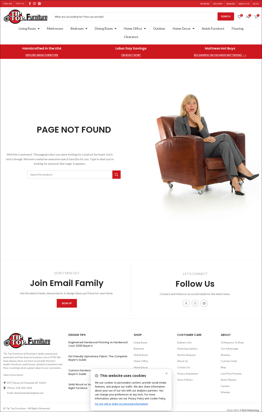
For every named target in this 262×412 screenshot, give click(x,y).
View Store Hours (13, 374)
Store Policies (185, 379)
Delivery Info (184, 342)
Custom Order (229, 361)
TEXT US (20, 3)
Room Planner (228, 379)
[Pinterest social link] (39, 3)
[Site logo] (25, 16)
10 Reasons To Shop (232, 342)
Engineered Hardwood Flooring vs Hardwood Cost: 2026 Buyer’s (97, 344)
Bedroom (77, 28)
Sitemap (225, 392)
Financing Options (187, 348)
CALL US (7, 3)
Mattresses (55, 28)
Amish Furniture (213, 28)
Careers (225, 386)
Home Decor (182, 28)
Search (225, 16)
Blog (223, 367)
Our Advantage (229, 348)
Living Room (27, 28)
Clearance (131, 37)
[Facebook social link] (30, 3)
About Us (182, 361)
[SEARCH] (116, 174)
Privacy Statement (187, 373)
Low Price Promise (231, 373)
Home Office (133, 28)
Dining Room (104, 28)
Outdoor (159, 28)
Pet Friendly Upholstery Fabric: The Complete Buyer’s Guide (97, 358)
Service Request (186, 354)
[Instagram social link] (34, 3)
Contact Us (183, 367)
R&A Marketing (250, 410)
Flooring (237, 28)
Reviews (225, 354)
